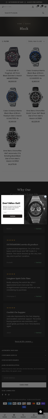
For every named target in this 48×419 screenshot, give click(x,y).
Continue (12, 216)
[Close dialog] (45, 196)
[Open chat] (40, 411)
